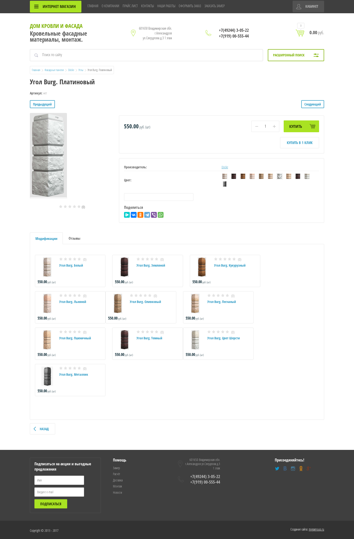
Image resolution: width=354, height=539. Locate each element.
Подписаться (50, 503)
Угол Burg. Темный (149, 338)
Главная (36, 70)
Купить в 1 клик (300, 142)
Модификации (46, 238)
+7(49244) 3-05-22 (234, 30)
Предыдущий (42, 104)
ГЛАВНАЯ (92, 5)
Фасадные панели (54, 70)
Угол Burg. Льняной (72, 301)
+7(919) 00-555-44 (234, 36)
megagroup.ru (316, 529)
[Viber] (154, 215)
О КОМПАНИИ (110, 5)
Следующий (312, 104)
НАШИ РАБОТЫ (166, 5)
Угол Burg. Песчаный (221, 301)
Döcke (71, 70)
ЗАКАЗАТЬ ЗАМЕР (214, 5)
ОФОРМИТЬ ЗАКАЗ (190, 5)
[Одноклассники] (140, 215)
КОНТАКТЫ (147, 5)
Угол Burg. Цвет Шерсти (223, 338)
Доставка (118, 480)
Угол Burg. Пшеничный (75, 338)
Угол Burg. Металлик (73, 374)
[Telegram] (147, 215)
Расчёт (116, 474)
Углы (81, 70)
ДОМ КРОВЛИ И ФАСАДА (56, 25)
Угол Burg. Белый (71, 265)
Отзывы (74, 238)
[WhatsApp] (161, 215)
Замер (116, 468)
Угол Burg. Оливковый (145, 301)
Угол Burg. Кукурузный (230, 265)
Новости (117, 492)
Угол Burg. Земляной (151, 265)
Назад (44, 429)
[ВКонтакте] (134, 215)
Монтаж (117, 486)
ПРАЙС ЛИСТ (130, 5)
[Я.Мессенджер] (127, 215)
